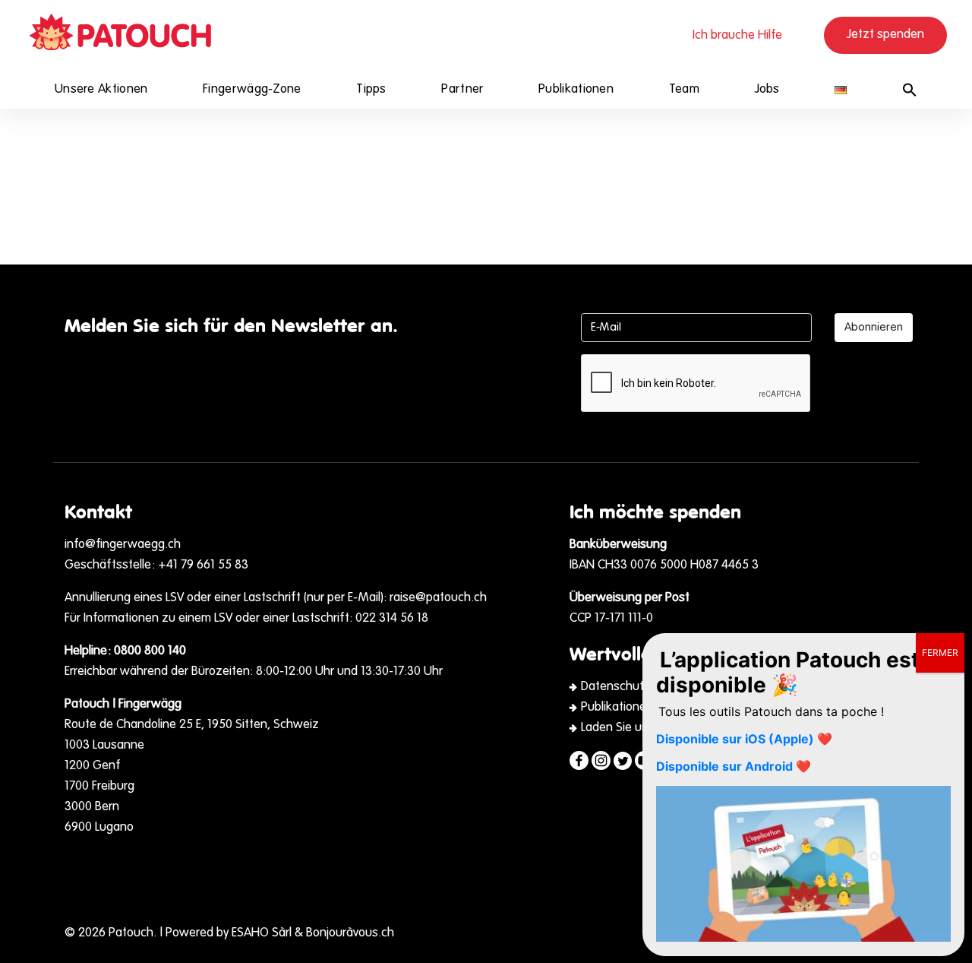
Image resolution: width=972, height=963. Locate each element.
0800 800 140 (150, 651)
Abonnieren (873, 328)
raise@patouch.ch (438, 598)
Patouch (131, 933)
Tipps (371, 90)
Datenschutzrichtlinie (638, 687)
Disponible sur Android (724, 766)
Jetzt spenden (885, 35)
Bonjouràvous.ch (350, 933)
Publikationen (576, 90)
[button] (910, 89)
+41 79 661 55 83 (203, 565)
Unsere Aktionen (101, 90)
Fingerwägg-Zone (252, 90)
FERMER (940, 652)
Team (684, 90)
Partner (462, 90)
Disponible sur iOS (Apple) (735, 738)
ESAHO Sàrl (262, 933)
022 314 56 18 (391, 619)
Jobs (767, 90)
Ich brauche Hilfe (737, 36)
